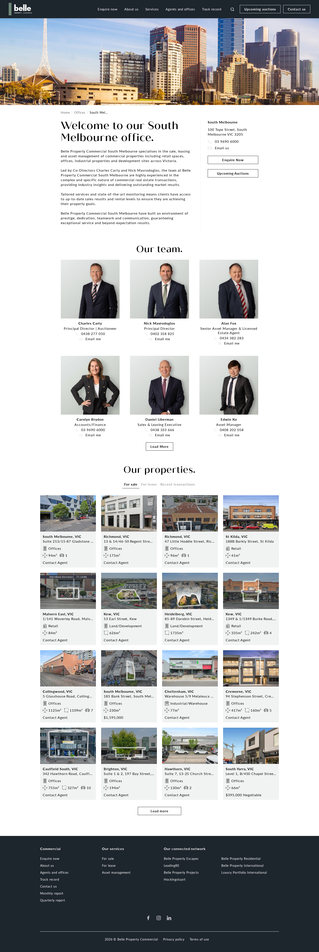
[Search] (232, 9)
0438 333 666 (162, 430)
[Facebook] (148, 918)
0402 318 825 (162, 334)
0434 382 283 (231, 338)
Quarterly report (52, 900)
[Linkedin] (169, 918)
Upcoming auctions (260, 9)
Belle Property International (242, 865)
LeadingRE (171, 865)
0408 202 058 (231, 430)
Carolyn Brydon (90, 419)
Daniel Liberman (159, 419)
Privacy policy (173, 939)
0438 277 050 (92, 334)
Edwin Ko (229, 419)
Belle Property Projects (181, 872)
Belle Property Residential (241, 858)
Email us (221, 148)
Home (65, 112)
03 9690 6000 (226, 141)
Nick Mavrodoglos (159, 323)
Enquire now (107, 9)
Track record (211, 9)
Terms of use (199, 939)
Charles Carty (90, 323)
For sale (108, 858)
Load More (159, 446)
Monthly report (51, 893)
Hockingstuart (174, 879)
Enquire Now (233, 160)
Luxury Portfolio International (244, 872)
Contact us (297, 9)
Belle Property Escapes (181, 858)
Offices (79, 112)
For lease (109, 865)
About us (131, 9)
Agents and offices (180, 9)
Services (152, 9)
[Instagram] (159, 918)
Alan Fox (228, 323)
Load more (160, 811)
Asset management (116, 872)
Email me (92, 339)
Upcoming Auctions (233, 173)
